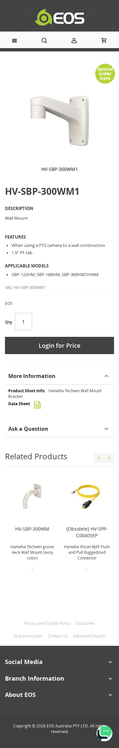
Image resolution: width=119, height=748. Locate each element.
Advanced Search (89, 635)
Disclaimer (85, 623)
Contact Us (58, 635)
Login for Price (59, 345)
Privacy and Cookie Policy (47, 623)
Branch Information (34, 678)
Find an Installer (28, 635)
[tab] (59, 376)
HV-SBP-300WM (32, 529)
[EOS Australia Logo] (59, 17)
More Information (32, 376)
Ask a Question (28, 428)
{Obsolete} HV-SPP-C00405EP (87, 532)
